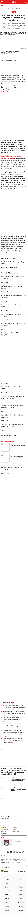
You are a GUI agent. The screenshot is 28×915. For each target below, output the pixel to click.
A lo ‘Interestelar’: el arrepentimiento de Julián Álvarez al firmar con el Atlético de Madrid (18, 780)
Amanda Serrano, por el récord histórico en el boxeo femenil (18, 789)
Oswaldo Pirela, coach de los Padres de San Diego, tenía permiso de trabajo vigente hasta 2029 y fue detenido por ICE (13, 771)
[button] (2, 60)
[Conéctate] (26, 2)
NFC (12, 8)
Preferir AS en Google (12, 60)
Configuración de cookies (14, 864)
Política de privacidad (16, 862)
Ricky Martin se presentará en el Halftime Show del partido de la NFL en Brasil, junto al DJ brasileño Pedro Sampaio (14, 733)
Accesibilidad (23, 864)
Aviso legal (8, 862)
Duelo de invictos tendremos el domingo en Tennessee (11, 157)
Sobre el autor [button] (9, 53)
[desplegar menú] (2, 2)
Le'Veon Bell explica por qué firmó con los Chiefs (18, 457)
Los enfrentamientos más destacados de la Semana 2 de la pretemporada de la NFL (14, 713)
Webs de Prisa (21, 871)
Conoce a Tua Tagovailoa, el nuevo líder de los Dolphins (18, 446)
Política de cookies (4, 864)
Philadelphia (5, 92)
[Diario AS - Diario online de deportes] (14, 2)
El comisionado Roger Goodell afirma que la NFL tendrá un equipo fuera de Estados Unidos (13, 726)
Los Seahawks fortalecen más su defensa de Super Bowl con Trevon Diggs (12, 720)
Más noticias (23, 747)
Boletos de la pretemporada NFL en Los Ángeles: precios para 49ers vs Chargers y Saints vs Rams (14, 740)
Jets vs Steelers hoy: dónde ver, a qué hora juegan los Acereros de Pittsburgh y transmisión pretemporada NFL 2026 (14, 707)
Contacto (3, 862)
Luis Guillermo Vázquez (12, 51)
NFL (2, 5)
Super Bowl (18, 8)
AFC (9, 8)
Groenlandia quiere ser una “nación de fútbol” (13, 818)
